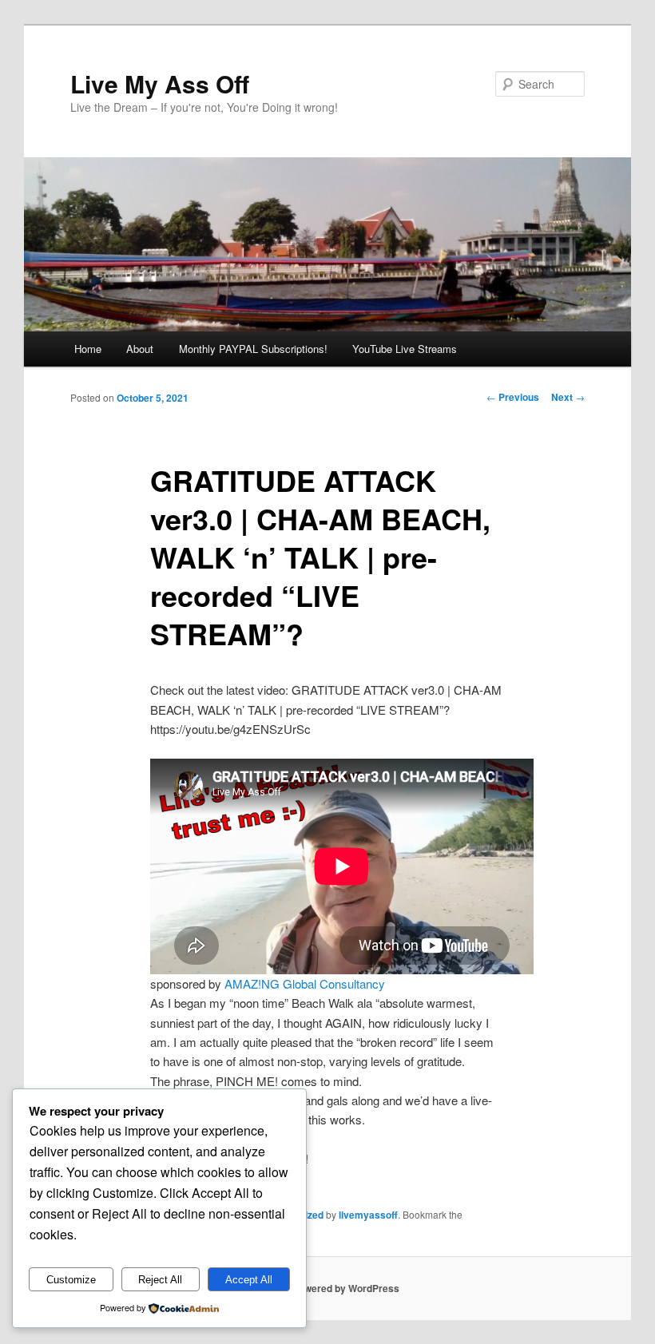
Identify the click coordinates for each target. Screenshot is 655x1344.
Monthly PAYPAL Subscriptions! (253, 348)
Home (87, 348)
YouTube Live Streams (404, 348)
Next (568, 397)
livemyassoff (368, 1214)
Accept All (248, 1280)
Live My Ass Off (159, 83)
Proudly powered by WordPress (327, 1288)
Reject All (160, 1280)
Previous (512, 397)
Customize (71, 1280)
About (139, 348)
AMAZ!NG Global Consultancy (304, 983)
